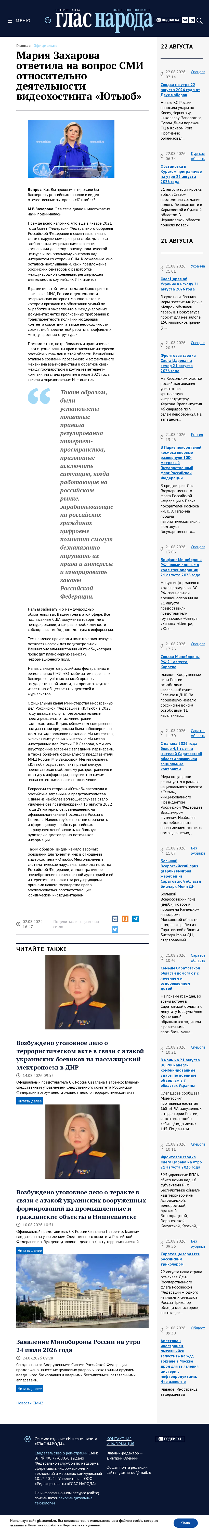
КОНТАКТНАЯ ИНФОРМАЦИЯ (120, 1441)
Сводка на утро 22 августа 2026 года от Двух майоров (180, 89)
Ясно (185, 1523)
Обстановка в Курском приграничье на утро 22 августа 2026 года (181, 174)
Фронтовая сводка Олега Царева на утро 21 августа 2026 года (181, 1162)
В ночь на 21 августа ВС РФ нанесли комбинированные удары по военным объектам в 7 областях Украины (180, 1072)
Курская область (198, 156)
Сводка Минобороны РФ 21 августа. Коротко (180, 661)
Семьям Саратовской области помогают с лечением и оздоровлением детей (180, 978)
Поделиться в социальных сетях (76, 924)
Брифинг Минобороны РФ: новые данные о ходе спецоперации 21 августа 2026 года (181, 567)
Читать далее (30, 1100)
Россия (197, 434)
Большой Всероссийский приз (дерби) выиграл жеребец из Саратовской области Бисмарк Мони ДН (181, 873)
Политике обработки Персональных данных (64, 1525)
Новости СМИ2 (29, 1402)
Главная (23, 45)
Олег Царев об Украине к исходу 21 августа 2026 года (180, 283)
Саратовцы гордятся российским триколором (180, 1259)
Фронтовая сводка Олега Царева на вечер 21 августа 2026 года (178, 363)
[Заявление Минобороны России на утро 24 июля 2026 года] (82, 1291)
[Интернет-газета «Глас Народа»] (105, 23)
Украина (198, 266)
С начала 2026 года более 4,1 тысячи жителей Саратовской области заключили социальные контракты (181, 756)
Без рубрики (198, 850)
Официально (45, 45)
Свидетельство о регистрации (61, 1452)
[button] (115, 919)
